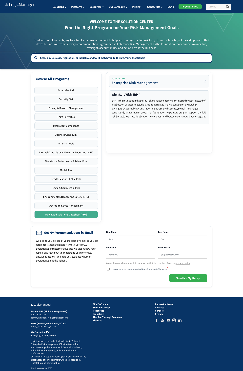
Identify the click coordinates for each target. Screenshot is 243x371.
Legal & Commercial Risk (66, 188)
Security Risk (66, 99)
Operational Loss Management (66, 205)
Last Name (163, 232)
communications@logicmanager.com (49, 317)
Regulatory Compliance (66, 126)
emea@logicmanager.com (43, 326)
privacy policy (182, 263)
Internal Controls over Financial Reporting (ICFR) (66, 152)
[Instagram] (174, 320)
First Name (111, 232)
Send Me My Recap (188, 278)
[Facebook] (156, 320)
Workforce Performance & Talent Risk (66, 161)
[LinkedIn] (180, 320)
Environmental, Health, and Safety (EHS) (66, 197)
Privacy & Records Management (66, 108)
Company (111, 247)
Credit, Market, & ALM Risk (66, 179)
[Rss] (162, 320)
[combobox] (123, 58)
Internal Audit (66, 143)
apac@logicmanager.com (43, 335)
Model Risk (66, 170)
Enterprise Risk (66, 90)
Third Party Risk (66, 117)
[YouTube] (168, 320)
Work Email (164, 247)
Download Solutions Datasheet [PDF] (66, 214)
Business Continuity (66, 134)
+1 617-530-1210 (38, 314)
